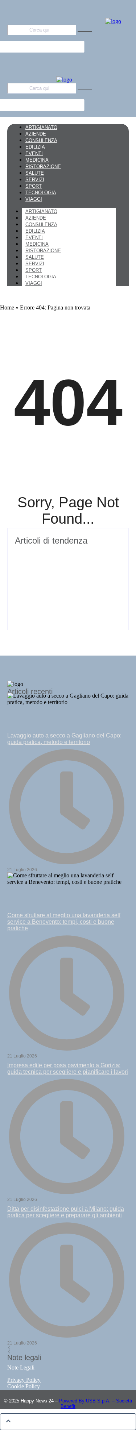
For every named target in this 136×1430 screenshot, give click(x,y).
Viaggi (33, 283)
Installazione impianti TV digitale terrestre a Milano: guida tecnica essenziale (66, 556)
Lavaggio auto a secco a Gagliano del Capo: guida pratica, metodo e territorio (64, 738)
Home (7, 307)
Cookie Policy (23, 1386)
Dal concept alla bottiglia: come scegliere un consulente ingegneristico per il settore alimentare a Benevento (67, 593)
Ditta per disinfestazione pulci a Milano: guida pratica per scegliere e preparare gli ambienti (65, 1212)
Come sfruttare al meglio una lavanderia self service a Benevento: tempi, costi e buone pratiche (63, 921)
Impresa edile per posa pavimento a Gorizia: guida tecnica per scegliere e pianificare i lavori (67, 1068)
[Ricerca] (85, 31)
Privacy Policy (24, 1380)
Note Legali (20, 1367)
